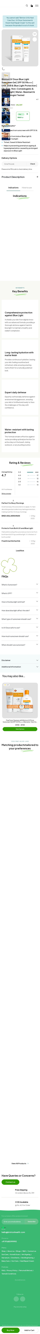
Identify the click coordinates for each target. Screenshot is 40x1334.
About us (10, 1251)
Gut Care (14, 1261)
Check (32, 164)
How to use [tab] (27, 187)
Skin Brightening (27, 1258)
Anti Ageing (26, 1254)
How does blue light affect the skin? (16, 610)
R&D (24, 1251)
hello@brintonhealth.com (13, 1232)
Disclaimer (6, 660)
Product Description (13, 176)
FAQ (3, 1270)
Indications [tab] (13, 187)
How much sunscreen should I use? (15, 636)
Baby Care (5, 1261)
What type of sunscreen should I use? (16, 619)
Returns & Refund (25, 1270)
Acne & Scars (15, 1254)
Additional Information (11, 667)
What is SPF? (7, 593)
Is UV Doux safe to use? (11, 628)
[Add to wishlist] (35, 34)
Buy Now (10, 1330)
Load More (20, 550)
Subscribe (31, 1221)
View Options (20, 729)
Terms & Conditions (9, 1274)
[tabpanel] (20, 234)
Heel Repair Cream (27, 1261)
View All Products (19, 1163)
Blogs (18, 1251)
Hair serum (5, 1258)
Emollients (15, 1258)
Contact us (10, 1182)
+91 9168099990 (9, 1241)
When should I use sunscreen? (13, 645)
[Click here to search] (27, 5)
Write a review (6, 493)
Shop (4, 1251)
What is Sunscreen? (9, 585)
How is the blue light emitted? (13, 602)
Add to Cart (29, 1330)
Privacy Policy (12, 1270)
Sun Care (5, 1254)
